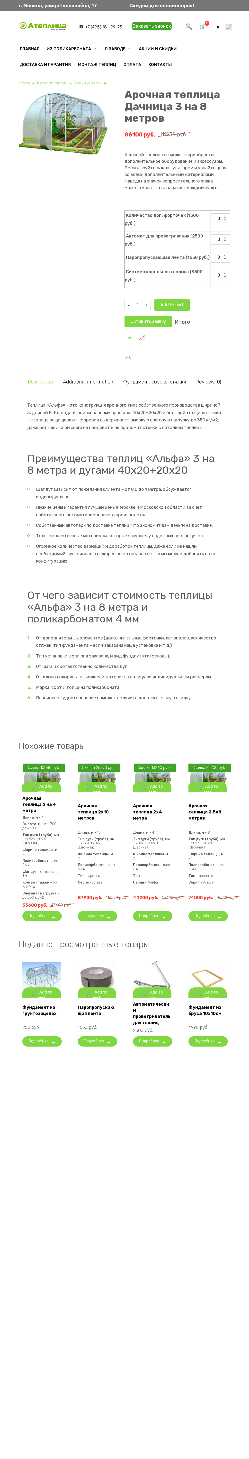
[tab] (40, 381)
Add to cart (172, 305)
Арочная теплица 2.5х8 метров (204, 812)
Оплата (132, 64)
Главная (29, 48)
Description (40, 382)
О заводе (115, 48)
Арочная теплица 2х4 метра (147, 812)
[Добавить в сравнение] (141, 337)
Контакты (160, 64)
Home (24, 83)
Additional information (88, 382)
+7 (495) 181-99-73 (103, 27)
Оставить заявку (148, 321)
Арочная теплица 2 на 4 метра (39, 804)
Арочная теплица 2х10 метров (93, 812)
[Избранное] (218, 27)
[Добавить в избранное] (129, 337)
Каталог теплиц (52, 83)
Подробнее (38, 915)
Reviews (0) (208, 382)
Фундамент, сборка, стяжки (154, 382)
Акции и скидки (158, 48)
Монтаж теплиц (97, 64)
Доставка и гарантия (45, 64)
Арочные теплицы (90, 83)
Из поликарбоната (69, 48)
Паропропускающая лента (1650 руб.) (168, 257)
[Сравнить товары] (228, 27)
